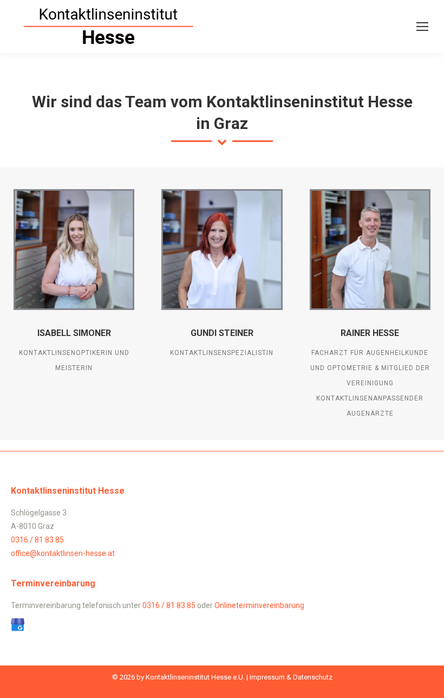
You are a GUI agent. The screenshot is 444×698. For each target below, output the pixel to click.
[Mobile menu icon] (422, 26)
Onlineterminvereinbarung (259, 605)
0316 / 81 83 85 (37, 539)
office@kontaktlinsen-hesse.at (63, 553)
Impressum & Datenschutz (291, 677)
